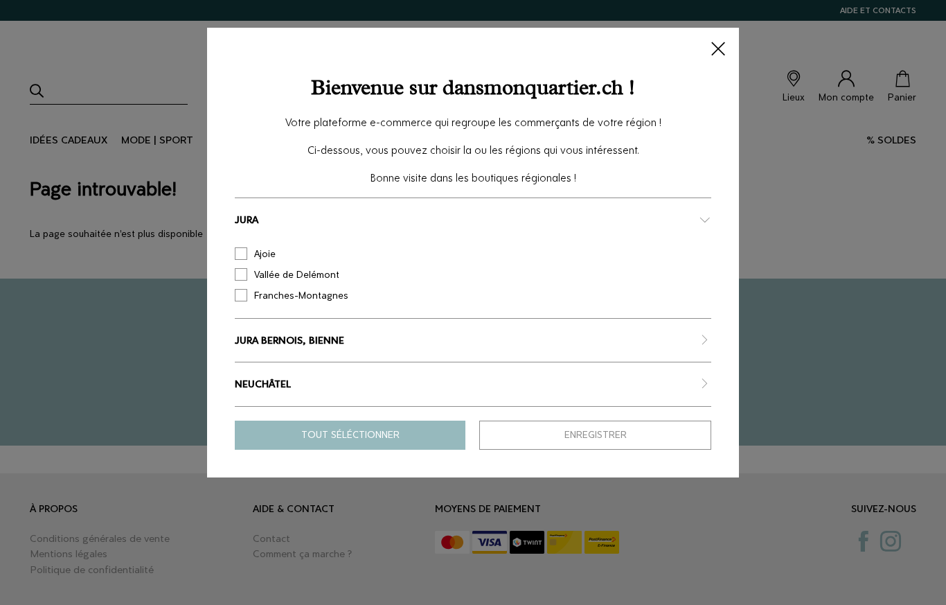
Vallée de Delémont (296, 275)
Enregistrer (595, 435)
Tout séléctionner (350, 435)
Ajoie (265, 254)
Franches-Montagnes (301, 295)
